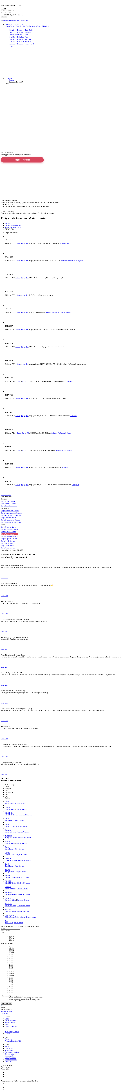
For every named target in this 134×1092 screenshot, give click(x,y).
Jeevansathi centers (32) (13, 1041)
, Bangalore (79, 261)
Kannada (28, 32)
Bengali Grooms (21, 809)
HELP (7, 84)
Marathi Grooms (21, 843)
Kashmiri (20, 44)
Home (7, 1019)
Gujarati (20, 32)
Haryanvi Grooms (23, 900)
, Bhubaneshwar (64, 243)
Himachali (20, 41)
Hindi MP (28, 39)
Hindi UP (20, 39)
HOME (7, 223)
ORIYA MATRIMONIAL (14, 225)
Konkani (12, 41)
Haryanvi (28, 41)
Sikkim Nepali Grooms (28, 917)
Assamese (13, 44)
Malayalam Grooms (24, 837)
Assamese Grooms (23, 906)
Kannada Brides (10, 832)
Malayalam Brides (11, 837)
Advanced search (10, 1020)
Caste (17, 26)
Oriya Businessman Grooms (10, 520)
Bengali (19, 30)
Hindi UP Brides (10, 877)
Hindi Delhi (28, 30)
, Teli (26, 243)
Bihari (12, 30)
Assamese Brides (10, 906)
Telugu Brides (9, 872)
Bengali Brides (10, 809)
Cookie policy (9, 1056)
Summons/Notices (11, 1060)
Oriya (26, 35)
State (38, 26)
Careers (7, 1034)
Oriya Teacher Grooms (8, 518)
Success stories (10, 1022)
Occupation (33, 26)
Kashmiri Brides (10, 911)
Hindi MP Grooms (23, 883)
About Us (8, 1046)
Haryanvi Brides (10, 900)
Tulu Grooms (18, 923)
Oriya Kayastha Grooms (9, 539)
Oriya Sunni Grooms (8, 543)
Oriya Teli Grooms (7, 534)
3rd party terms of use (12, 1052)
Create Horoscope (11, 1026)
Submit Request (6, 1003)
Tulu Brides (9, 923)
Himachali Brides (11, 894)
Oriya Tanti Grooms (7, 545)
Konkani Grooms (22, 889)
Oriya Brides (9, 849)
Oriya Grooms (19, 849)
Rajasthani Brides (11, 860)
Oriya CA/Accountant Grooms (11, 513)
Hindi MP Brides (10, 883)
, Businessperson (60, 450)
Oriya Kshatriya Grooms (9, 536)
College (46, 26)
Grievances (8, 1061)
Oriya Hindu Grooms (8, 501)
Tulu (11, 46)
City (27, 26)
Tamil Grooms (19, 866)
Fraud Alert (9, 1048)
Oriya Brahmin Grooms (9, 527)
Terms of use (9, 1050)
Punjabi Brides (10, 854)
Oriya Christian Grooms (9, 506)
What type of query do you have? (12, 996)
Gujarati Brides (10, 826)
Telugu (12, 39)
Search (4, 17)
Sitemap (7, 1024)
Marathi (19, 35)
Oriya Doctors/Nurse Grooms (11, 522)
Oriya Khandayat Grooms (9, 529)
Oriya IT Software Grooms (10, 511)
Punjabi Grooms (21, 854)
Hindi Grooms (19, 820)
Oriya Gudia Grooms (8, 541)
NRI (42, 26)
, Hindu (17, 243)
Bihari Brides (9, 803)
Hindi (11, 32)
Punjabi (12, 37)
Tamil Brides (9, 866)
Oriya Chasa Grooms (8, 548)
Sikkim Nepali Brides (12, 917)
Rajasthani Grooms (24, 860)
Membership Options (12, 1032)
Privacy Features (10, 1058)
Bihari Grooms (20, 803)
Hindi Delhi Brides (11, 815)
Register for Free (22, 160)
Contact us (8, 1039)
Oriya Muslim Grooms (8, 503)
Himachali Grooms (24, 894)
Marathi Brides (10, 843)
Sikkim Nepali (29, 44)
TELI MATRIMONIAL (13, 227)
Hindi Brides (9, 820)
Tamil (26, 37)
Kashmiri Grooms (23, 911)
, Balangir (69, 450)
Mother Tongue (10, 26)
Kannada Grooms (23, 832)
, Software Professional (67, 261)
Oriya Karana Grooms (8, 532)
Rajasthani (20, 37)
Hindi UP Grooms (23, 877)
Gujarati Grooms (21, 826)
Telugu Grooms (20, 872)
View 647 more (6, 495)
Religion (22, 26)
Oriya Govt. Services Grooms (11, 515)
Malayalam (13, 35)
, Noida (68, 433)
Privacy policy (10, 1054)
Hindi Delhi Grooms (25, 815)
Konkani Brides (10, 889)
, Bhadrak (73, 416)
